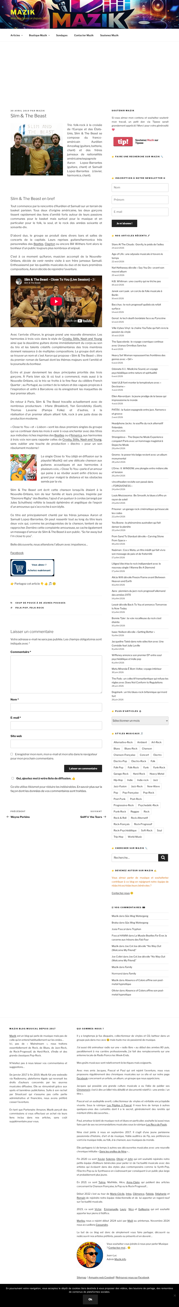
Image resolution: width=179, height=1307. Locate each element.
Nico (131, 1209)
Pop (116, 792)
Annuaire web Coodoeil (101, 1277)
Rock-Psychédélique (125, 830)
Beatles (38, 244)
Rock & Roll (120, 817)
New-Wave (153, 786)
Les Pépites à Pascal (119, 1105)
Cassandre (102, 1224)
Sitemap (81, 1277)
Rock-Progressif (143, 824)
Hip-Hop (118, 779)
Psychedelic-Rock (148, 805)
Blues (117, 748)
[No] (174, 1295)
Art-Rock (156, 742)
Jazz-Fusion (120, 786)
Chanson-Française (124, 754)
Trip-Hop (118, 836)
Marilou (81, 1220)
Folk (153, 761)
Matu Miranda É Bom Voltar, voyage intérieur (137, 668)
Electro (157, 754)
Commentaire (20, 652)
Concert (144, 754)
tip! (123, 142)
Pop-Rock (148, 792)
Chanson (147, 748)
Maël (130, 1220)
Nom (14, 699)
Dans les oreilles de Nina (112, 1151)
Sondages (61, 35)
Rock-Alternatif (139, 817)
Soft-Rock (146, 830)
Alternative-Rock (123, 742)
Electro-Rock (138, 761)
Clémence (138, 1193)
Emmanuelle (111, 1209)
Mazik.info (120, 1259)
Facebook (17, 553)
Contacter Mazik (84, 35)
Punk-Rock (120, 811)
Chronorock (83, 1089)
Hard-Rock (139, 773)
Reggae (135, 811)
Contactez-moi (116, 1247)
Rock (146, 811)
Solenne (110, 1158)
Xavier (101, 1158)
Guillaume (143, 1209)
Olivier (115, 990)
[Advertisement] (89, 67)
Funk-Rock (159, 767)
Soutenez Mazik (109, 35)
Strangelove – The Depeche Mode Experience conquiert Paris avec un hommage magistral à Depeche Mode (137, 440)
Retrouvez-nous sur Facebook (132, 1277)
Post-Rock (136, 798)
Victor (98, 1209)
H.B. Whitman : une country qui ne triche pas (136, 281)
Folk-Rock (37, 608)
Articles (15, 35)
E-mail (15, 717)
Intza (128, 1193)
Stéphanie (160, 1193)
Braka (115, 922)
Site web (16, 736)
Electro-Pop (120, 761)
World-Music (135, 836)
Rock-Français (122, 824)
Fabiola (150, 1193)
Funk (146, 767)
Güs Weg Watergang (136, 915)
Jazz (155, 779)
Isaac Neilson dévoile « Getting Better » (133, 631)
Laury (123, 1209)
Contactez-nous (121, 893)
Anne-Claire (133, 1182)
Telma (101, 1182)
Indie (130, 779)
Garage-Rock (121, 773)
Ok (90, 1299)
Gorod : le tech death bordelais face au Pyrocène (139, 318)
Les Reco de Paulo (156, 1124)
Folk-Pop (21, 608)
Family (128, 967)
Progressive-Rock (124, 805)
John (130, 1158)
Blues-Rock (130, 748)
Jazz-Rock (137, 786)
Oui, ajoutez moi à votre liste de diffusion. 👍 (45, 778)
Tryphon (136, 929)
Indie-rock (143, 779)
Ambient (142, 742)
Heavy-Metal (157, 773)
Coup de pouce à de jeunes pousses (40, 603)
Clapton (50, 244)
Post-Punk (120, 798)
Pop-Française (131, 792)
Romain (81, 1197)
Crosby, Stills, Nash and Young (82, 338)
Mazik (22, 12)
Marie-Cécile (117, 1193)
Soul (159, 830)
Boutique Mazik (38, 35)
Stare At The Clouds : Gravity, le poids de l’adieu (138, 244)
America (76, 435)
